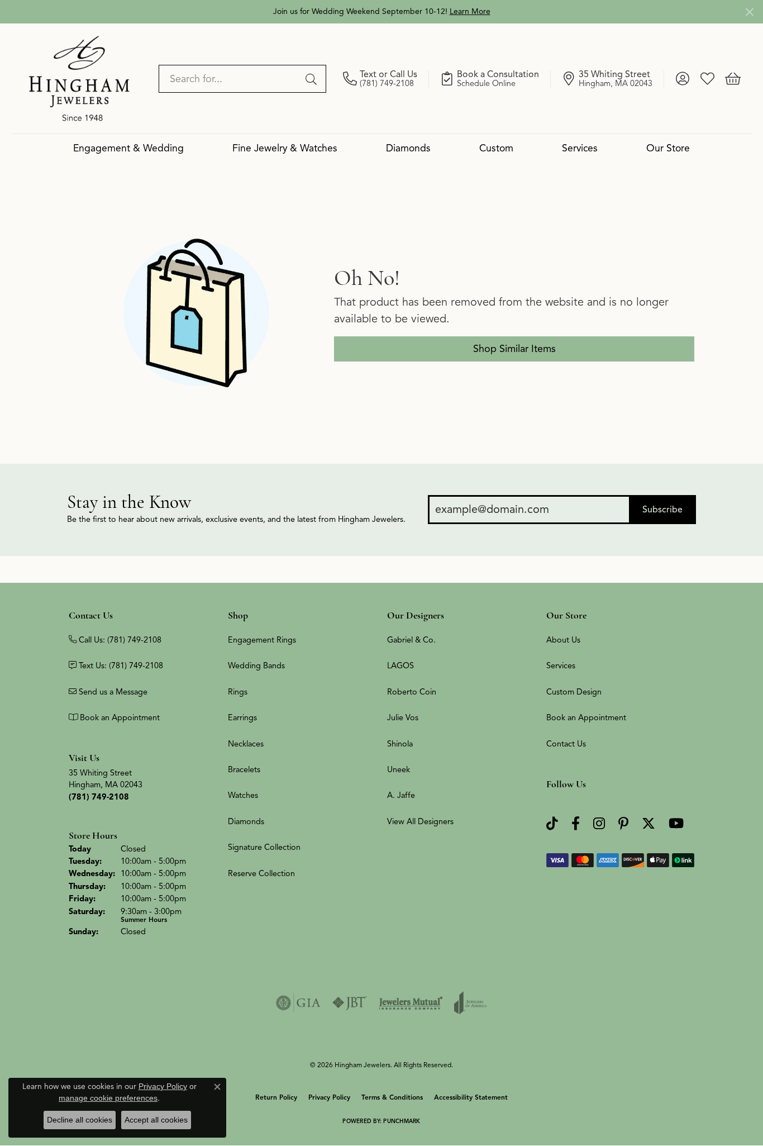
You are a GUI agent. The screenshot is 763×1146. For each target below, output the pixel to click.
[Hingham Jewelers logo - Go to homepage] (79, 78)
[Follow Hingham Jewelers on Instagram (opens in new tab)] (599, 824)
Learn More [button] (470, 11)
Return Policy (276, 1097)
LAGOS (400, 665)
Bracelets (244, 769)
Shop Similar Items (514, 349)
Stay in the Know (129, 502)
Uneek (398, 769)
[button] (682, 79)
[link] (386, 79)
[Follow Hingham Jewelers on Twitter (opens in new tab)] (648, 824)
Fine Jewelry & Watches (284, 148)
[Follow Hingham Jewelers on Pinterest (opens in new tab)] (623, 824)
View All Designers (420, 821)
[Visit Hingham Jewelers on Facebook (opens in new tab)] (575, 824)
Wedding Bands (256, 665)
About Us (563, 640)
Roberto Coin (411, 692)
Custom (496, 148)
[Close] (749, 12)
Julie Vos (402, 717)
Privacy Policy (329, 1097)
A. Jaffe (401, 795)
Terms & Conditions (392, 1097)
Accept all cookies (156, 1119)
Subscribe (662, 509)
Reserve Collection (261, 873)
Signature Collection (264, 847)
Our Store (668, 148)
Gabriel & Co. (411, 640)
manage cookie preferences (108, 1097)
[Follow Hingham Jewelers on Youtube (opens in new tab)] (676, 824)
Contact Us (566, 744)
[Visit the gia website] (298, 1003)
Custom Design (574, 692)
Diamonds (408, 148)
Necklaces (246, 744)
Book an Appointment (586, 717)
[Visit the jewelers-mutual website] (411, 1003)
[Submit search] (313, 78)
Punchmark (401, 1121)
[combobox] (230, 78)
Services (580, 148)
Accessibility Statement (471, 1097)
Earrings (242, 717)
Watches (243, 795)
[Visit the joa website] (470, 1003)
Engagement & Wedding (128, 148)
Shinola (400, 744)
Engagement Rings (262, 640)
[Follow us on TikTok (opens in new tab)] (552, 824)
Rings (237, 692)
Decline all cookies (79, 1119)
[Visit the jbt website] (350, 1003)
